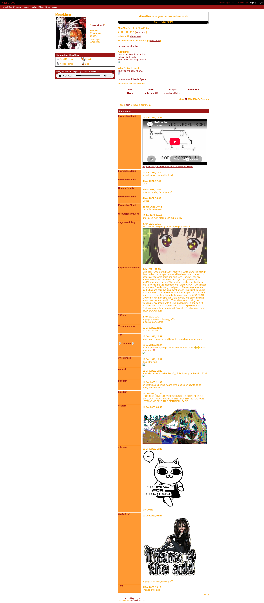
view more (141, 32)
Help (132, 598)
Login (260, 2)
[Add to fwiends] (67, 63)
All (186, 99)
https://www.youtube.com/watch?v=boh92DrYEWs (168, 166)
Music (41, 7)
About (127, 598)
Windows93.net (138, 600)
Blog (48, 7)
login (127, 105)
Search (55, 7)
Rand (26, 7)
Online (34, 7)
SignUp (253, 2)
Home (4, 7)
